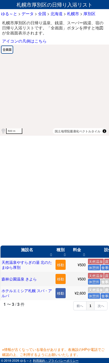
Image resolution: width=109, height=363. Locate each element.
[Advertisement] (54, 190)
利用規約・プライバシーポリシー (56, 360)
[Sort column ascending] (51, 255)
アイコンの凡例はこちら (24, 41)
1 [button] (90, 306)
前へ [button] (80, 306)
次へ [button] (101, 306)
